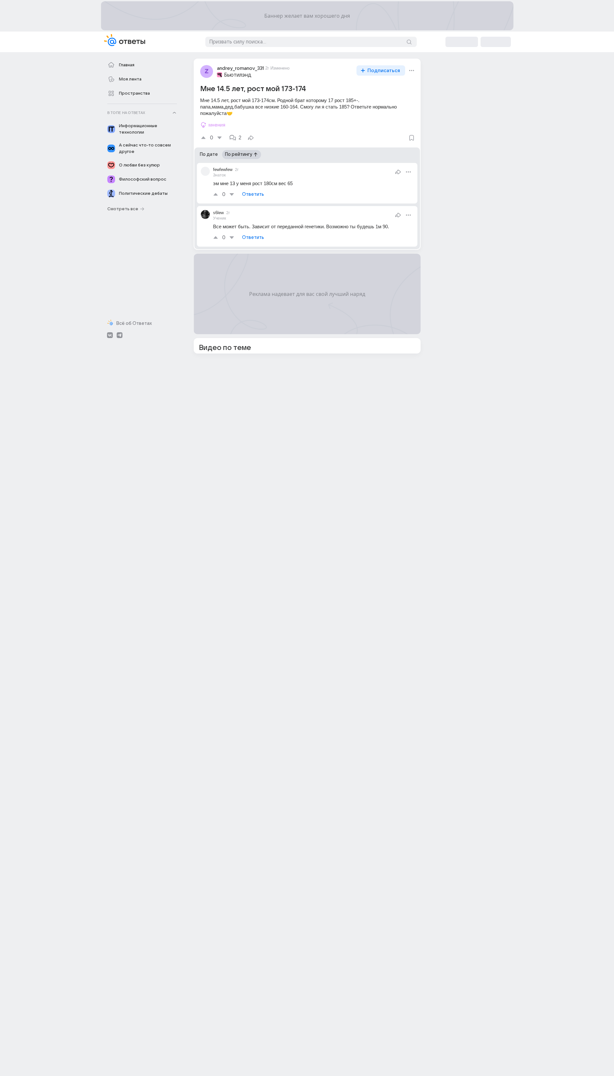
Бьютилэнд (237, 75)
